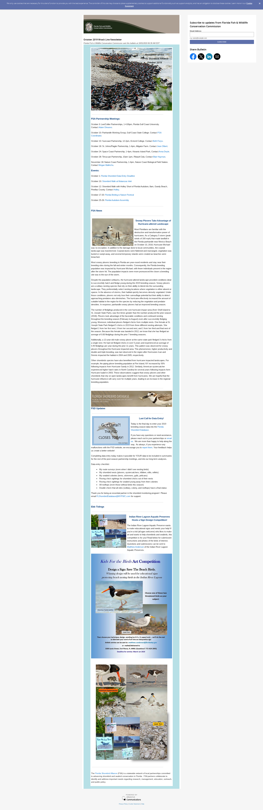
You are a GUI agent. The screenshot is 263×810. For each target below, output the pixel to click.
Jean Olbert (162, 146)
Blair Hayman (159, 157)
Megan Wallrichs (106, 165)
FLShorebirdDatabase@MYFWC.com (113, 496)
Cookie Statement (134, 804)
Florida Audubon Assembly (117, 200)
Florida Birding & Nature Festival (119, 195)
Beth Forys (158, 141)
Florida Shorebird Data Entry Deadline (118, 176)
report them (147, 447)
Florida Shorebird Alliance (106, 773)
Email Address (195, 31)
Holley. (117, 189)
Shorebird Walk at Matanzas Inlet (117, 181)
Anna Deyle (164, 151)
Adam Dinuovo (105, 127)
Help (142, 804)
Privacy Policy (123, 804)
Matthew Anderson (135, 547)
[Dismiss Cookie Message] (259, 2)
